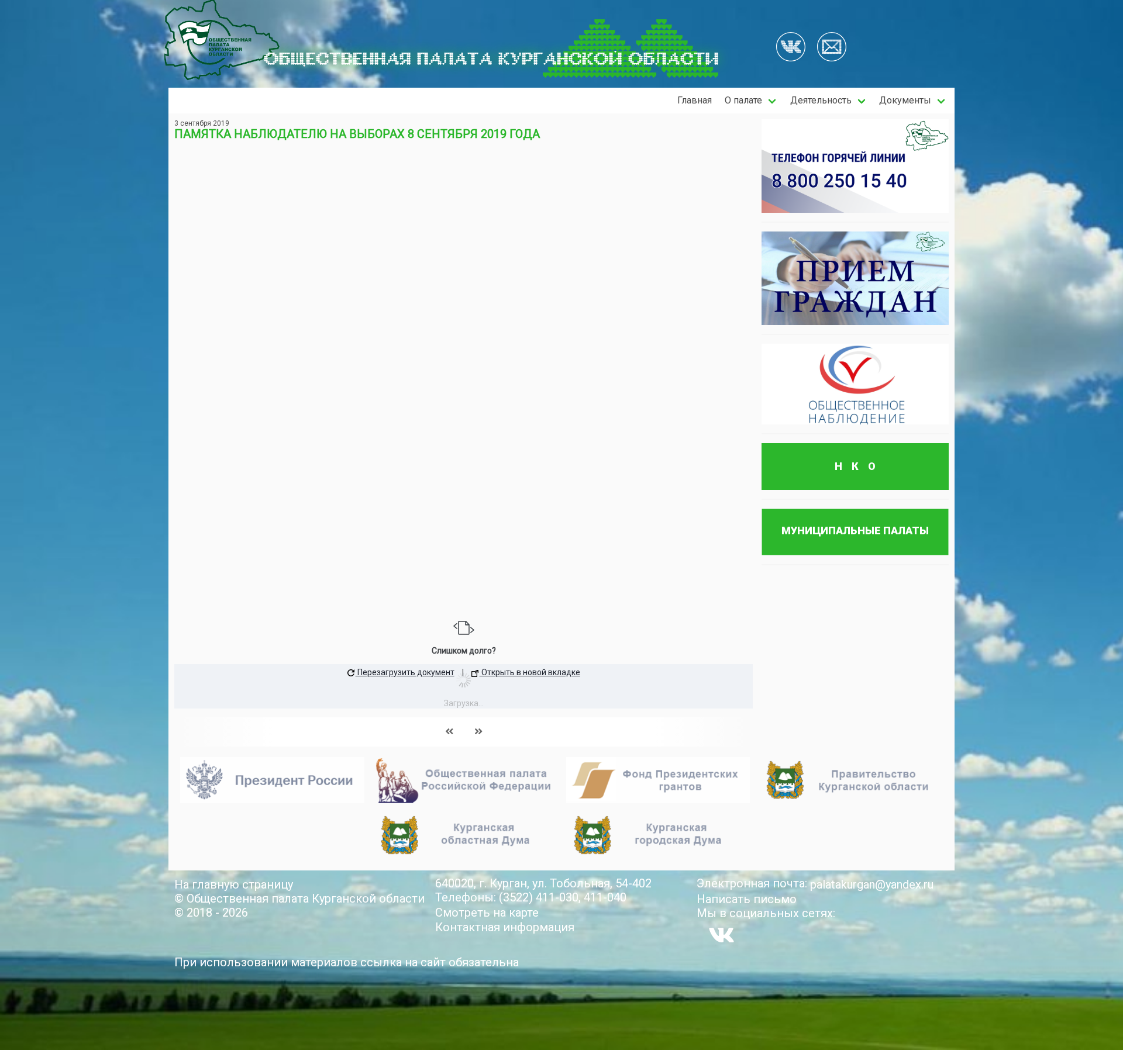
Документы (905, 100)
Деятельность (821, 100)
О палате (743, 100)
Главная (694, 100)
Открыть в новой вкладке (530, 672)
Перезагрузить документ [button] (405, 672)
